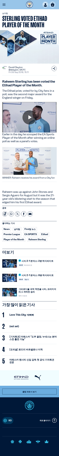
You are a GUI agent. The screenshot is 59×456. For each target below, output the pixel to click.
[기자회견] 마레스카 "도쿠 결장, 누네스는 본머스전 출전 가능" (33, 337)
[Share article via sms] (4, 213)
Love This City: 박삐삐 (21, 315)
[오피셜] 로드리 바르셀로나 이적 (26, 349)
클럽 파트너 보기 (29, 392)
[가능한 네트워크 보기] (54, 68)
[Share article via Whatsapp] (11, 213)
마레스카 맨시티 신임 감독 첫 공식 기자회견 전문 (31, 361)
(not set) (14, 326)
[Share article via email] (30, 213)
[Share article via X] (17, 213)
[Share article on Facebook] (23, 213)
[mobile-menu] (4, 4)
